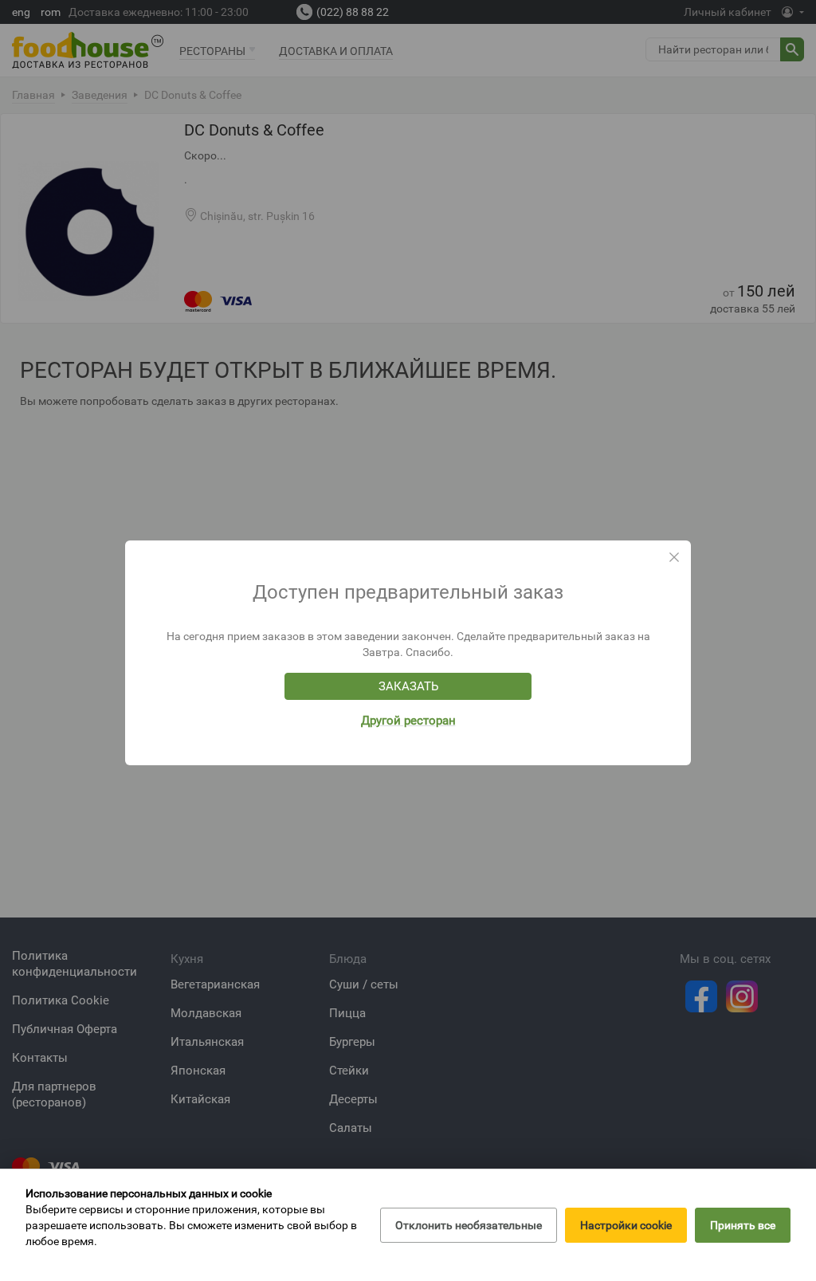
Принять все (742, 1225)
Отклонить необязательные (468, 1225)
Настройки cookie (626, 1225)
